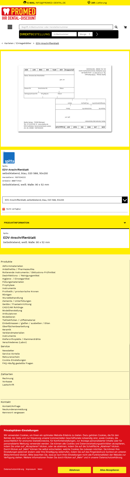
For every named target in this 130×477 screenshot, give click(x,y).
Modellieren (8, 317)
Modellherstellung (12, 310)
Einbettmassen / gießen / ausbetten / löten (26, 323)
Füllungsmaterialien (13, 282)
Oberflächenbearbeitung (15, 326)
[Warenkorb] (126, 26)
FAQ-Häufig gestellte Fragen (17, 363)
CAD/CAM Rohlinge (12, 307)
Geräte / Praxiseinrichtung (16, 304)
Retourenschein (11, 357)
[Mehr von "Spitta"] (8, 157)
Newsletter (8, 350)
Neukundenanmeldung (14, 409)
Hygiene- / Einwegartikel (15, 278)
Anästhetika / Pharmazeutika (18, 269)
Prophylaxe (8, 285)
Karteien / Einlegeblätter (17, 43)
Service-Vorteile (11, 353)
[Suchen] (116, 27)
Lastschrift (8, 384)
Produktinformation (16, 222)
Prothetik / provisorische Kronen (20, 291)
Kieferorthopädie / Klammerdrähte (21, 339)
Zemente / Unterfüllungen (16, 301)
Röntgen (7, 294)
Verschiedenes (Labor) (14, 342)
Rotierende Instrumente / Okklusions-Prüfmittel (28, 272)
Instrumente (9, 288)
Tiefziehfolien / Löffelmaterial (18, 320)
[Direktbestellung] (97, 34)
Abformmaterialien (12, 266)
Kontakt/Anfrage (11, 406)
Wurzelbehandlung (12, 297)
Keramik (6, 329)
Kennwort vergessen (13, 412)
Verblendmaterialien (13, 332)
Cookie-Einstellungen (14, 360)
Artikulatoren (9, 313)
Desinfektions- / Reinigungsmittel (20, 275)
